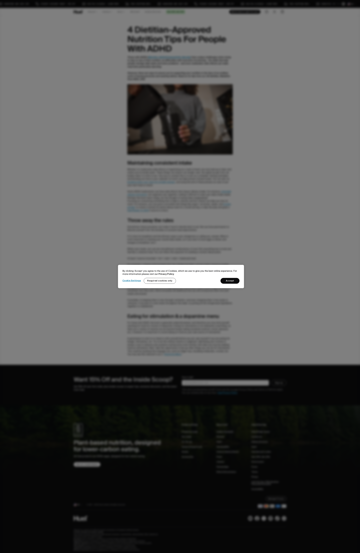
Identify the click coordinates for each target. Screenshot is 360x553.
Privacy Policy (166, 274)
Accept (230, 281)
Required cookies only (159, 281)
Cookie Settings (131, 280)
